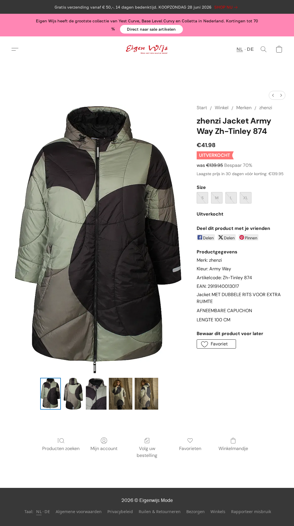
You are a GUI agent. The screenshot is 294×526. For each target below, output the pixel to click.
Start (202, 108)
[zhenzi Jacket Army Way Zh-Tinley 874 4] (146, 394)
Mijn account (103, 448)
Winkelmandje (233, 448)
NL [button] (240, 49)
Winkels (217, 511)
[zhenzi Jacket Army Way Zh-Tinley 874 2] (96, 394)
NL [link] (39, 511)
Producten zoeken (61, 448)
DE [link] (47, 511)
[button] (151, 29)
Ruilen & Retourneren (160, 511)
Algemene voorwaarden (79, 511)
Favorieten (190, 448)
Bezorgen (195, 511)
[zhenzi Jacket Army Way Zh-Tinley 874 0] (50, 394)
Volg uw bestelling (147, 451)
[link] (227, 7)
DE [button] (250, 49)
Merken (244, 108)
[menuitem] (273, 95)
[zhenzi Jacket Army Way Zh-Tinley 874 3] (120, 394)
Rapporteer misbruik (251, 511)
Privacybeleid (120, 511)
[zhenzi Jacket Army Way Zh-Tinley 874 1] (73, 394)
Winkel (222, 108)
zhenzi (265, 108)
